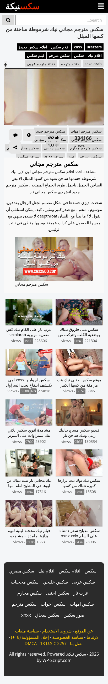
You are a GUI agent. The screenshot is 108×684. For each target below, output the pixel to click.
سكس (79, 55)
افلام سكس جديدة (33, 46)
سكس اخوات (53, 604)
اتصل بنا (77, 643)
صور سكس (73, 615)
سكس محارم (29, 593)
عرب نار (80, 593)
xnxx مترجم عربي (41, 63)
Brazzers (94, 46)
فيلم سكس (36, 55)
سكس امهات (82, 604)
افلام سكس (60, 46)
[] (8, 20)
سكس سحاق (47, 615)
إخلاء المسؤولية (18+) (30, 637)
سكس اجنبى (57, 593)
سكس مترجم (59, 55)
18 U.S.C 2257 (53, 643)
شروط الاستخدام (57, 631)
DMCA (31, 643)
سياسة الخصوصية (67, 637)
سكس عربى (83, 582)
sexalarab (93, 63)
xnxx (78, 46)
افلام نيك (95, 55)
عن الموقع (84, 631)
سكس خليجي (55, 582)
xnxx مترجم (70, 63)
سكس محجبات (25, 582)
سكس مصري (21, 571)
